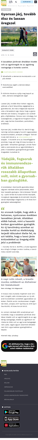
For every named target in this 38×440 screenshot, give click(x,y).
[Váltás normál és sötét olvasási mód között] (16, 2)
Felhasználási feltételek (13, 391)
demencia (13, 6)
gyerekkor (32, 6)
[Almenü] (11, 2)
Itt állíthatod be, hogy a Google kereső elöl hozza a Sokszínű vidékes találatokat (21, 346)
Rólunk (7, 383)
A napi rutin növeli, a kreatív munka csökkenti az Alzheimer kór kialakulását (18, 282)
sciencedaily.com (25, 137)
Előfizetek (27, 1)
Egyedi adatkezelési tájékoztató (16, 395)
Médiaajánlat (9, 399)
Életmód (6, 9)
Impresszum (8, 387)
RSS (5, 374)
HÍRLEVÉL (7, 378)
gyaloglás (22, 6)
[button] (35, 5)
